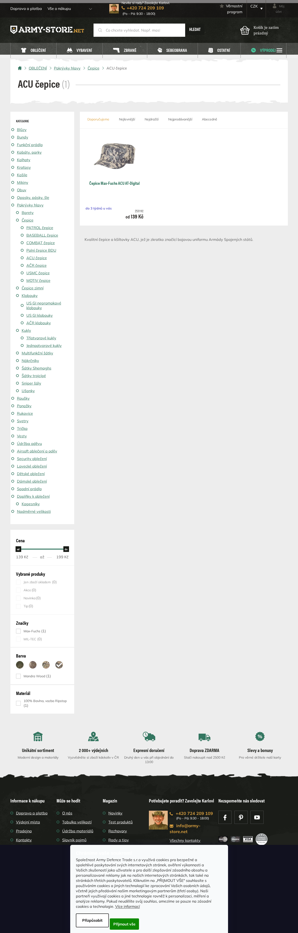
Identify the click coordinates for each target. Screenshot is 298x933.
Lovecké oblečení (32, 466)
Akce (29, 590)
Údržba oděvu (29, 443)
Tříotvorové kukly (41, 338)
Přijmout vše (124, 924)
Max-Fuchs (34, 631)
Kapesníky (31, 503)
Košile (22, 175)
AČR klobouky (38, 323)
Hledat (195, 29)
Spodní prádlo (29, 488)
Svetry (23, 421)
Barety (28, 212)
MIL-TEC (32, 639)
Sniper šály (31, 383)
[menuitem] (33, 50)
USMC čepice (38, 273)
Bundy (22, 137)
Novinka (32, 598)
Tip (28, 606)
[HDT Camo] (33, 665)
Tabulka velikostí (77, 822)
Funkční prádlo (30, 144)
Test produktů (120, 822)
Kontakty (24, 840)
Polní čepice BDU (41, 250)
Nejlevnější (127, 119)
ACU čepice (36, 257)
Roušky (23, 398)
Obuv (21, 190)
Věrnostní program (234, 9)
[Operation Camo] (46, 665)
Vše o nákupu (59, 8)
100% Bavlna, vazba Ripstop (45, 703)
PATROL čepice (39, 227)
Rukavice (25, 413)
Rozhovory (117, 831)
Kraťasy (24, 167)
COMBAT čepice (40, 242)
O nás (67, 813)
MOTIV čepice (38, 280)
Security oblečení (32, 458)
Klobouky (30, 295)
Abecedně (209, 119)
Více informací (127, 906)
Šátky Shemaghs (36, 368)
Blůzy (22, 129)
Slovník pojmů (74, 840)
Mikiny (22, 182)
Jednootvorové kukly (44, 345)
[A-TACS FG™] (20, 665)
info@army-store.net (185, 828)
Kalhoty (23, 159)
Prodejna (24, 831)
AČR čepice (36, 265)
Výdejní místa (28, 822)
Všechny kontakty (185, 840)
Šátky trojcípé (34, 375)
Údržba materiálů (77, 831)
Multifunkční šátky (37, 353)
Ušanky (28, 390)
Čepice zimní (33, 288)
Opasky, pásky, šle (33, 197)
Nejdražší (152, 119)
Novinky (115, 813)
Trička (22, 428)
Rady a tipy (118, 840)
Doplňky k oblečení (33, 496)
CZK (254, 6)
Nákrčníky (30, 360)
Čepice (27, 220)
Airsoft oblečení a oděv (37, 451)
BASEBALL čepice (42, 235)
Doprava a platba (26, 8)
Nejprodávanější (180, 119)
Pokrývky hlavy (30, 205)
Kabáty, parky (29, 152)
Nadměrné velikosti (34, 511)
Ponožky (24, 405)
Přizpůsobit (92, 920)
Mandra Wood (37, 676)
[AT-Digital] (59, 665)
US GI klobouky (39, 315)
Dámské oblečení (32, 481)
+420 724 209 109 (194, 813)
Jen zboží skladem (40, 582)
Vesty (22, 436)
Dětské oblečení (31, 473)
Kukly (26, 330)
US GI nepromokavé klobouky (43, 305)
